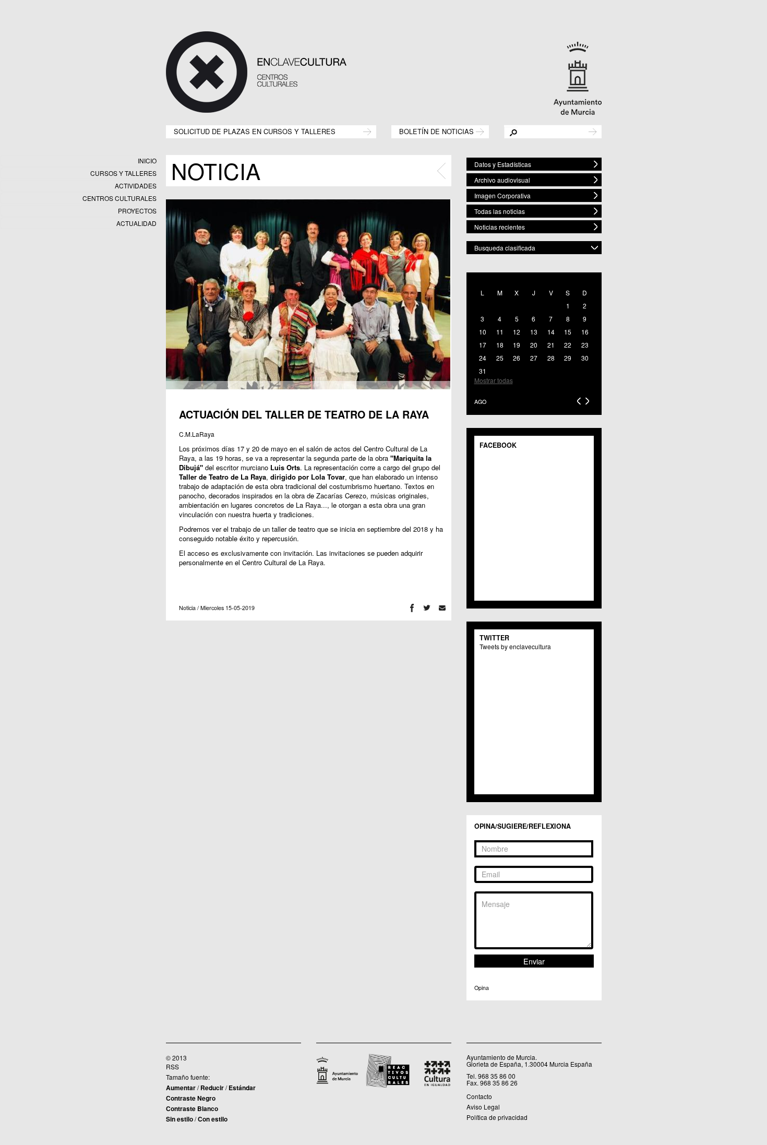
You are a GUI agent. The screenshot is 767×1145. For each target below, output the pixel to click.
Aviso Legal (483, 1106)
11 (500, 331)
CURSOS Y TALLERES (123, 173)
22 (567, 344)
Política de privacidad (497, 1117)
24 (482, 357)
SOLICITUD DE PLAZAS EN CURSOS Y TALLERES (254, 130)
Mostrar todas (493, 380)
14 (551, 331)
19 (516, 344)
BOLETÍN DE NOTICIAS (436, 130)
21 (551, 344)
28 (551, 357)
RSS (172, 1066)
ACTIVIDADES (136, 185)
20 (533, 344)
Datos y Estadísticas (502, 164)
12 (516, 331)
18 (500, 344)
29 (567, 357)
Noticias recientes (499, 227)
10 (482, 331)
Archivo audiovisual (502, 180)
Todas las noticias (499, 211)
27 (533, 357)
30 (585, 357)
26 (516, 357)
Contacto (479, 1096)
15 (567, 331)
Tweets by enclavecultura (515, 646)
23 (585, 344)
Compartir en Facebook (412, 607)
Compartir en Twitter (427, 607)
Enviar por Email (442, 607)
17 (482, 344)
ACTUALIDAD (136, 223)
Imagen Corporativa (502, 195)
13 (533, 331)
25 (500, 357)
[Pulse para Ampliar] (308, 294)
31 (482, 370)
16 (585, 331)
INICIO (147, 160)
